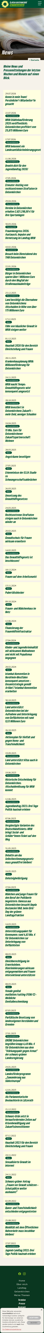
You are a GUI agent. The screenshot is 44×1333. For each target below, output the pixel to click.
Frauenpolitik (11, 227)
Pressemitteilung (12, 116)
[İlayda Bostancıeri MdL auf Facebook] (19, 1275)
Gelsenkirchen (12, 250)
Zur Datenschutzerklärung (11, 1329)
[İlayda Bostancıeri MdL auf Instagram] (24, 1275)
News (9, 322)
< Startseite (34, 60)
